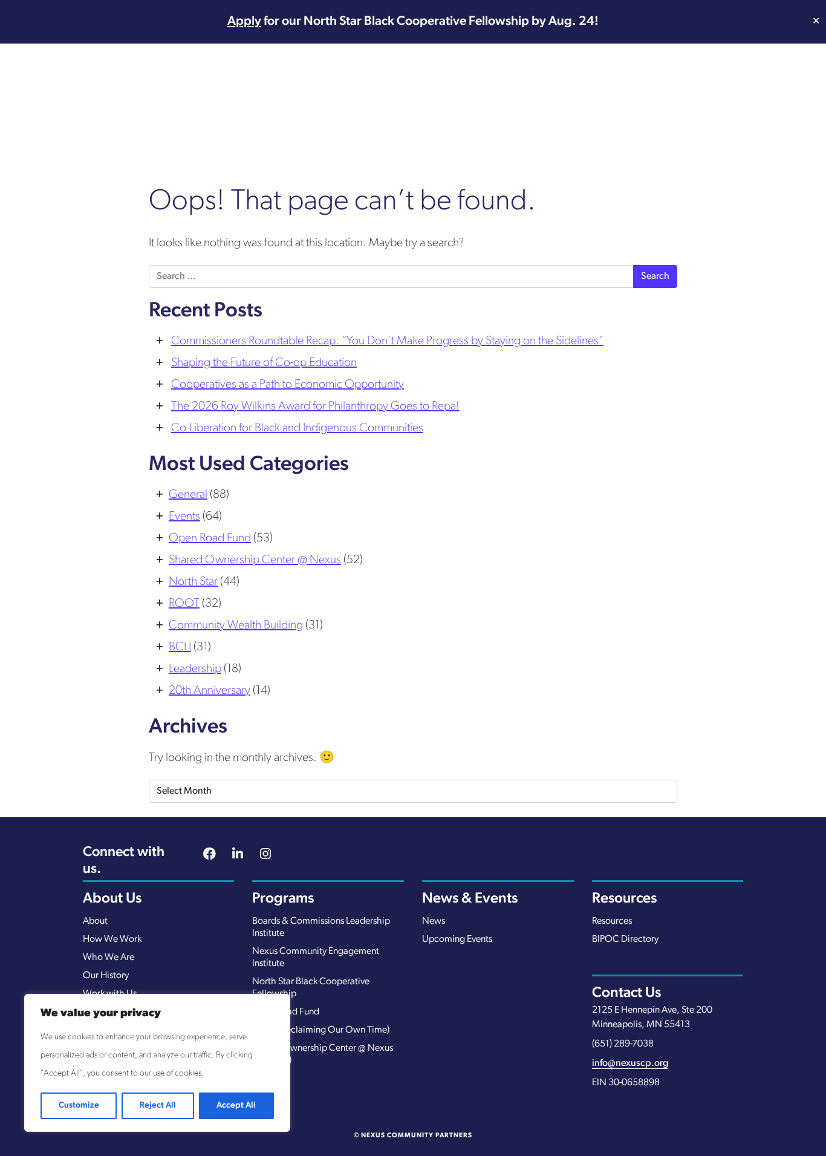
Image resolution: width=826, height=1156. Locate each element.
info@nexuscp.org (630, 1063)
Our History (106, 976)
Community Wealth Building (236, 625)
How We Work (112, 939)
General (188, 495)
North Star (193, 582)
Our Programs (443, 107)
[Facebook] (210, 855)
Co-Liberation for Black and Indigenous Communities (297, 428)
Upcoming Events (457, 939)
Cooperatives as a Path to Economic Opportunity (287, 385)
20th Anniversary (209, 691)
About (95, 921)
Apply (244, 21)
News (433, 921)
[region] (157, 1063)
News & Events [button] (619, 107)
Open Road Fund (210, 538)
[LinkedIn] (238, 855)
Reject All (158, 1105)
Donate (708, 107)
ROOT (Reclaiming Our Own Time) (320, 1030)
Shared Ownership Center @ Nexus (255, 560)
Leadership (195, 669)
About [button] (358, 107)
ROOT (184, 604)
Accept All (236, 1105)
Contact (764, 107)
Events (184, 517)
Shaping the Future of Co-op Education (264, 363)
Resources (538, 107)
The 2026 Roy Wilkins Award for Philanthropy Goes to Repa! (315, 406)
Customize (79, 1105)
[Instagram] (265, 855)
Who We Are (108, 957)
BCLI (180, 647)
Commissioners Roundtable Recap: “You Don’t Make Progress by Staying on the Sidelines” (387, 341)
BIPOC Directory (625, 939)
